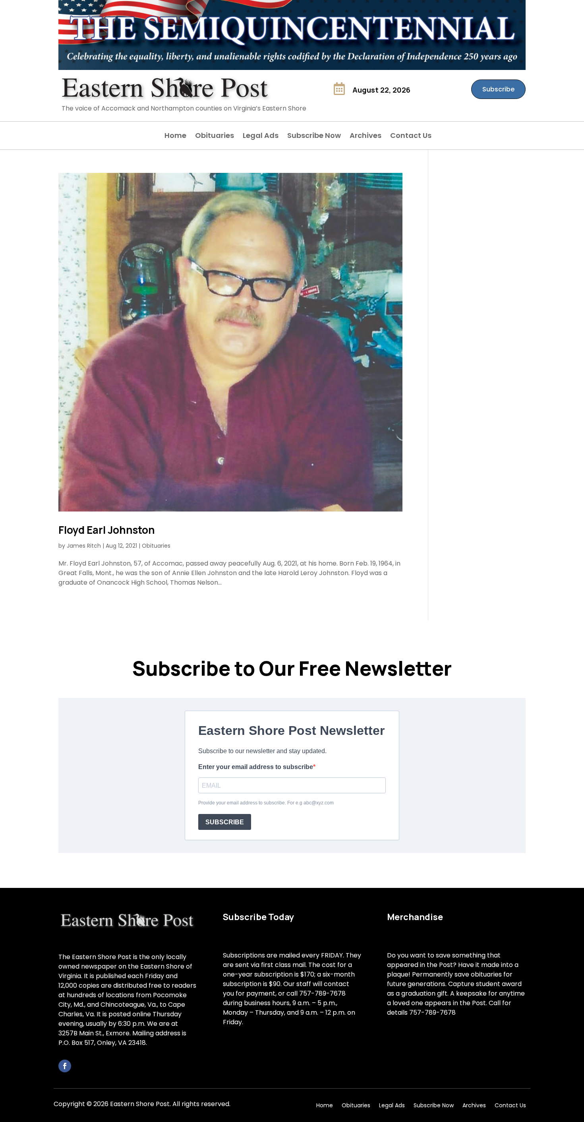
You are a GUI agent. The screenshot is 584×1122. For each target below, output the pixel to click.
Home (175, 136)
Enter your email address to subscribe (255, 767)
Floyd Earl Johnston (106, 530)
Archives (365, 136)
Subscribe (498, 89)
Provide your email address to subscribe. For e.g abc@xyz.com (266, 803)
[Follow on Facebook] (64, 1066)
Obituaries (214, 136)
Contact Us (410, 136)
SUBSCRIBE (224, 822)
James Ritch (84, 546)
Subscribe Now (314, 136)
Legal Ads (260, 136)
